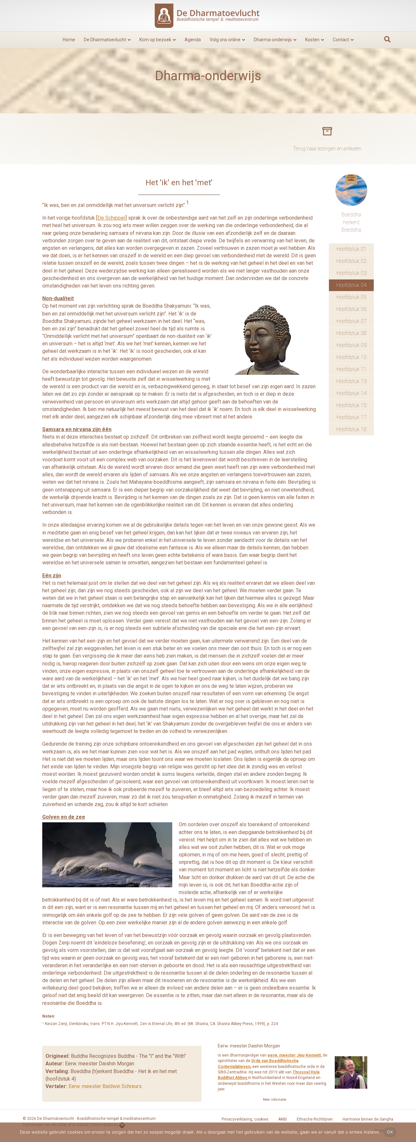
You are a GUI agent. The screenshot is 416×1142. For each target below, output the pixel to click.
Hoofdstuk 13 (351, 381)
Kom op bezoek (155, 39)
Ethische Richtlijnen (315, 1119)
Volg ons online (225, 39)
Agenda (193, 39)
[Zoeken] (387, 39)
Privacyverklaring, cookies (245, 1119)
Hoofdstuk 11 (351, 369)
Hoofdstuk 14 (351, 393)
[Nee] (408, 1132)
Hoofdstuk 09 (351, 345)
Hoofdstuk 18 (351, 429)
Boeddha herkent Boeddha (351, 222)
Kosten (312, 39)
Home (69, 39)
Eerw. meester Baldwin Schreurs (105, 1086)
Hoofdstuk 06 (351, 309)
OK (390, 1132)
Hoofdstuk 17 (351, 417)
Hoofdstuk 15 (351, 405)
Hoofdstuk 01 (351, 249)
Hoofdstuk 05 (351, 297)
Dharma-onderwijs (273, 39)
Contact (341, 39)
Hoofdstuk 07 (351, 321)
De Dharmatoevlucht (105, 39)
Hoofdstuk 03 (351, 273)
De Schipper (111, 218)
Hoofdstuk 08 (351, 333)
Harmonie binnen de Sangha (368, 1119)
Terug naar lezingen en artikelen (327, 149)
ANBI (282, 1119)
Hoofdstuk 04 (351, 285)
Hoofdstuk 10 (351, 357)
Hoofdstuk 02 (351, 261)
